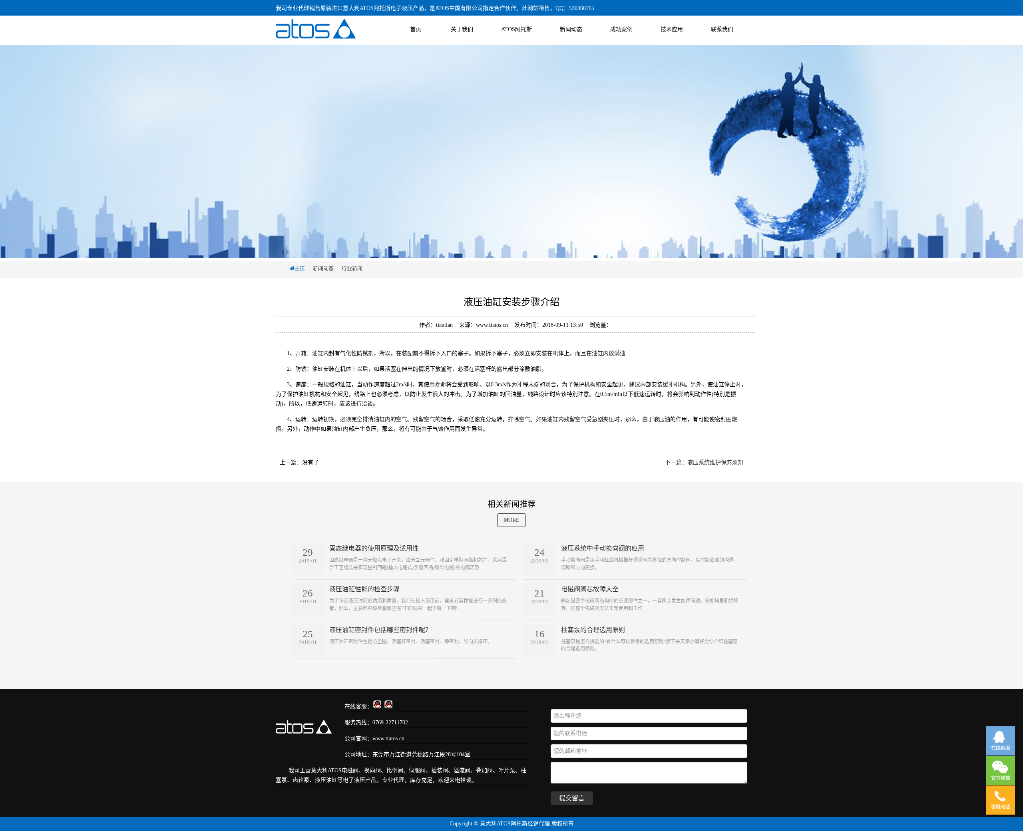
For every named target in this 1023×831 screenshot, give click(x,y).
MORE (511, 520)
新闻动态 (571, 29)
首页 (415, 29)
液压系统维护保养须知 (715, 462)
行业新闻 (352, 268)
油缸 (317, 353)
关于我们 (462, 29)
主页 (300, 268)
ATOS (335, 770)
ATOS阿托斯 (516, 29)
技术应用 (672, 29)
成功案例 (621, 29)
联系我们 (722, 29)
